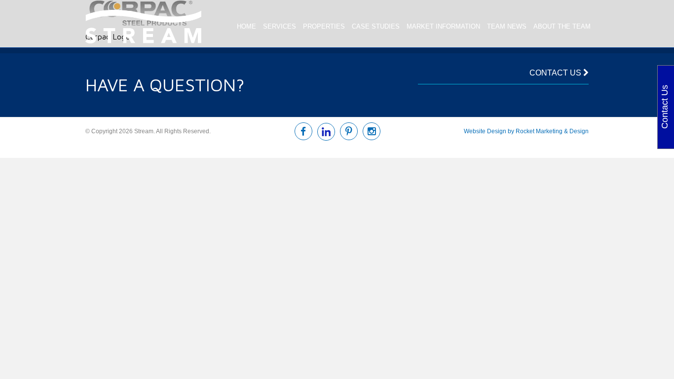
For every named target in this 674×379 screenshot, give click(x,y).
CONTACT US (556, 73)
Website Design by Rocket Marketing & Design (526, 131)
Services (279, 26)
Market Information (443, 26)
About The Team (562, 26)
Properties (324, 26)
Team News (506, 26)
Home (246, 26)
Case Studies (376, 26)
